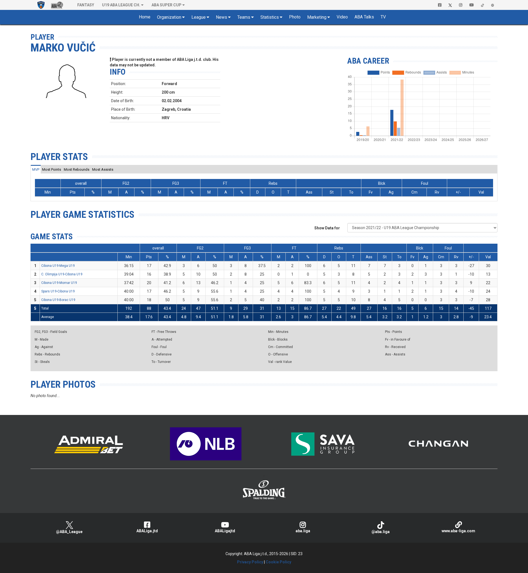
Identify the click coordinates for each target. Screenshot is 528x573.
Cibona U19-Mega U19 (58, 266)
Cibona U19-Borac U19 (58, 300)
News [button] (221, 17)
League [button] (198, 17)
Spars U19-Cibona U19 (58, 291)
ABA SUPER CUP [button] (167, 5)
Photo (295, 17)
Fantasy (85, 5)
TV (383, 17)
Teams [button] (243, 17)
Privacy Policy (250, 562)
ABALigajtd (225, 531)
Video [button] (342, 17)
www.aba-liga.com (458, 531)
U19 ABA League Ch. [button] (121, 5)
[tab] (36, 169)
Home (144, 17)
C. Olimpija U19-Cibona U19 (61, 274)
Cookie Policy (278, 562)
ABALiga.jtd (147, 531)
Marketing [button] (316, 17)
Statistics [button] (269, 17)
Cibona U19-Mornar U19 (59, 283)
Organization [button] (169, 17)
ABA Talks (364, 17)
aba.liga (303, 531)
